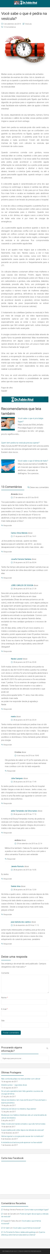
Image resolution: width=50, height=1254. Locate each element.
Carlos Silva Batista (19, 533)
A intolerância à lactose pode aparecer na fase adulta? (21, 1142)
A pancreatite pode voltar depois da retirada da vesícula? (22, 1130)
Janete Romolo (17, 866)
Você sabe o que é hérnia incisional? (27, 1228)
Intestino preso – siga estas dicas (14, 1085)
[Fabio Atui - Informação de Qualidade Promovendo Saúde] (26, 2)
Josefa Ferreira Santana (21, 559)
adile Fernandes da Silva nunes (24, 811)
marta (13, 716)
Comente (5, 973)
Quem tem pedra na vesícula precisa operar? (20, 443)
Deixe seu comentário (39, 487)
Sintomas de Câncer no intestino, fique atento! (18, 1109)
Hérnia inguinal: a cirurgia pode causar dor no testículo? (22, 1136)
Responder (8, 525)
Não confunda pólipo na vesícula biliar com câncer (20, 1079)
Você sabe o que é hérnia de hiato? (33, 461)
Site (2, 1020)
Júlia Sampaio (17, 778)
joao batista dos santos (21, 922)
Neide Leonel (16, 659)
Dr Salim (7, 1228)
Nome (4, 997)
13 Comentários (10, 27)
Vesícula (28, 24)
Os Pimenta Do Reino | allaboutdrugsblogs (20, 1232)
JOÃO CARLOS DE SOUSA (22, 585)
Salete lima (15, 886)
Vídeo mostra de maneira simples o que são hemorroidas (23, 1124)
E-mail (4, 1009)
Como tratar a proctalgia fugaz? (36, 1210)
